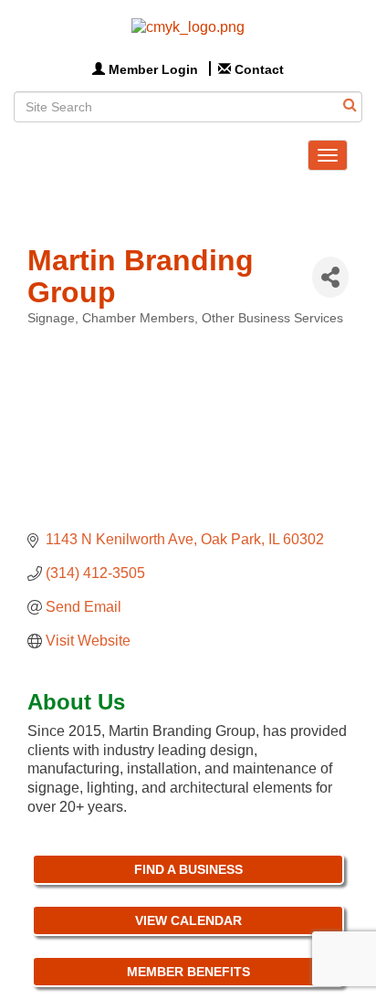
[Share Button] (330, 277)
